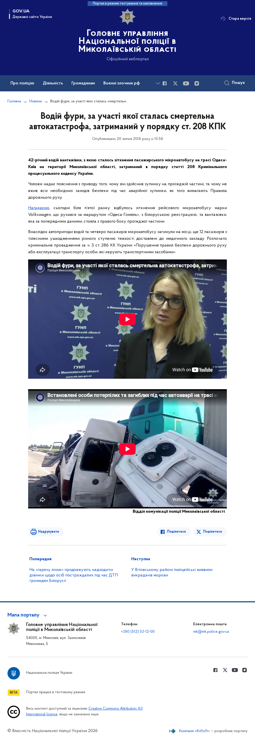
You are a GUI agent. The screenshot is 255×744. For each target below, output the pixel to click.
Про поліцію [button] (22, 83)
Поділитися (176, 532)
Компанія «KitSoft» (194, 731)
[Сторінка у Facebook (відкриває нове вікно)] (165, 83)
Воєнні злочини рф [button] (121, 83)
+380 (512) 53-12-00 (138, 632)
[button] (28, 615)
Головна (14, 101)
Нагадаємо (38, 208)
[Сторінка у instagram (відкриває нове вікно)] (197, 83)
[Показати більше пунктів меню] (158, 83)
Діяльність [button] (53, 83)
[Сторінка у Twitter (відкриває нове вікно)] (175, 83)
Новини (35, 101)
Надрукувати (48, 532)
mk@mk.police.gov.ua (211, 632)
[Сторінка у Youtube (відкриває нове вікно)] (186, 83)
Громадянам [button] (83, 83)
